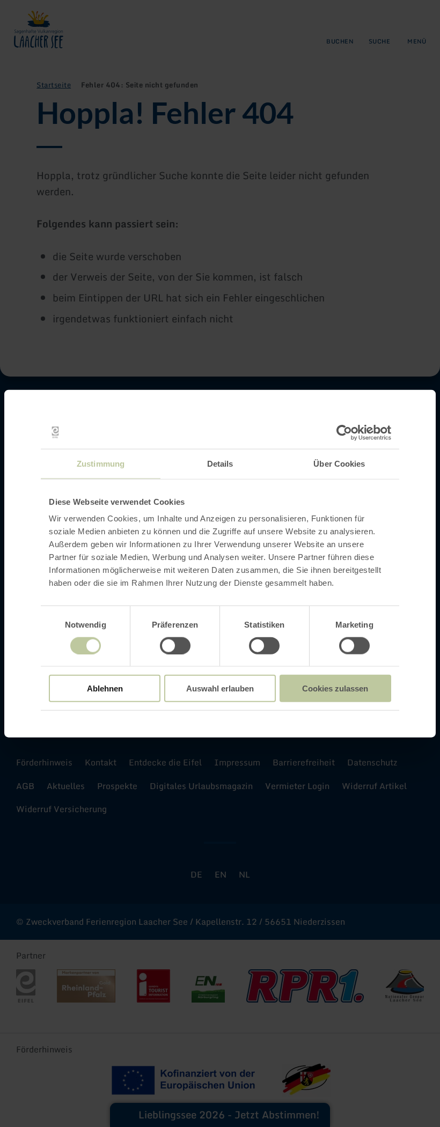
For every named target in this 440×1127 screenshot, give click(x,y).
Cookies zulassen (335, 688)
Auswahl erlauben (220, 688)
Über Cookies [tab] (339, 463)
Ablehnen (105, 688)
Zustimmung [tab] (100, 463)
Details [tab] (220, 463)
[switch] (175, 645)
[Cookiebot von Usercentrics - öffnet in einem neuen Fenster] (344, 432)
